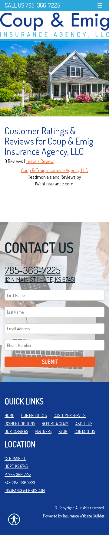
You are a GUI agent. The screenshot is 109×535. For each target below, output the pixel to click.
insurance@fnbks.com (25, 490)
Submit (50, 361)
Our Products (34, 415)
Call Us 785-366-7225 (32, 5)
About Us (83, 423)
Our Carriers (16, 431)
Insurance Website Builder (83, 515)
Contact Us (84, 431)
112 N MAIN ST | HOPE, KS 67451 (40, 279)
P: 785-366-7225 (18, 474)
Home (9, 415)
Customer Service (70, 415)
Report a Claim (55, 423)
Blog (63, 431)
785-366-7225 (33, 270)
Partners (43, 431)
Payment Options (20, 423)
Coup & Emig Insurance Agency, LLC (54, 170)
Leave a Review (40, 161)
